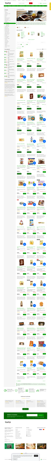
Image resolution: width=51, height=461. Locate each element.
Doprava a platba (17, 435)
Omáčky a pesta (7, 28)
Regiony (6, 44)
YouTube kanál (29, 435)
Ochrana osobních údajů (18, 437)
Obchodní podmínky (18, 434)
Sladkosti (6, 21)
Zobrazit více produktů (31, 39)
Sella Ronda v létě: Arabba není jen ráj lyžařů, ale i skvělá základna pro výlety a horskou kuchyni (9, 431)
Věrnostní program (28, 0)
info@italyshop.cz (30, 429)
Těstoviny (6, 14)
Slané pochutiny (7, 22)
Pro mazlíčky (6, 37)
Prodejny (23, 0)
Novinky (6, 39)
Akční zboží (6, 40)
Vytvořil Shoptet (44, 459)
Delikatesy (6, 12)
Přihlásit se (40, 415)
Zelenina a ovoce (7, 29)
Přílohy (6, 15)
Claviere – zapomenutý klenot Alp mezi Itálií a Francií (9, 433)
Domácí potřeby (7, 36)
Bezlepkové (6, 42)
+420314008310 (30, 430)
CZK (41, 0)
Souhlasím (36, 455)
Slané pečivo (7, 25)
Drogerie (6, 35)
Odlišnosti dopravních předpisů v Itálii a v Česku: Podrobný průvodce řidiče (9, 437)
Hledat (31, 3)
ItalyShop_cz (29, 432)
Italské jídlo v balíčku (7, 13)
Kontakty (19, 0)
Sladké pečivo (7, 24)
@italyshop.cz (29, 436)
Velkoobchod (17, 432)
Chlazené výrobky (7, 38)
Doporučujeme (7, 41)
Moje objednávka (17, 436)
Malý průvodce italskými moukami (9, 441)
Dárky (5, 11)
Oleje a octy (6, 27)
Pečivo (6, 23)
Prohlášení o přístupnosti (18, 438)
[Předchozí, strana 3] (44, 381)
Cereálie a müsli (7, 26)
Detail (24, 193)
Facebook (29, 431)
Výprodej (6, 43)
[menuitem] (5, 5)
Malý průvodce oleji (7, 439)
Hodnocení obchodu (25, 396)
